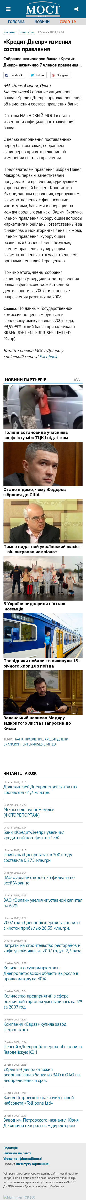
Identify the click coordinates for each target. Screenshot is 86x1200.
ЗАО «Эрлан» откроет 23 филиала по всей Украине (39, 880)
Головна (16, 21)
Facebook (48, 356)
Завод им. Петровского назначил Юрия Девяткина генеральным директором (41, 1122)
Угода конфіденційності (22, 1158)
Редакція (10, 1147)
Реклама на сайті (17, 1153)
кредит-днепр (55, 739)
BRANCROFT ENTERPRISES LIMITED (29, 744)
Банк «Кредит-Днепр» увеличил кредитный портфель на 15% (33, 835)
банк (19, 739)
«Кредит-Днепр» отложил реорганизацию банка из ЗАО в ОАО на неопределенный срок (41, 1074)
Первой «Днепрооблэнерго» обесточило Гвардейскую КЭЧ (42, 1049)
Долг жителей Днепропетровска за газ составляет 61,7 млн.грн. (40, 789)
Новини (42, 21)
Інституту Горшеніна (32, 1163)
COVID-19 (68, 21)
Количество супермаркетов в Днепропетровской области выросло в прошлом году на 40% (40, 973)
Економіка (26, 32)
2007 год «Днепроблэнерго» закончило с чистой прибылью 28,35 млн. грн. (41, 925)
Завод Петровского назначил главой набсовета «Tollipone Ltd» (38, 1100)
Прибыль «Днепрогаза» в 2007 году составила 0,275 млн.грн (37, 857)
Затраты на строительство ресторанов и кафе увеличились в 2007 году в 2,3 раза (42, 948)
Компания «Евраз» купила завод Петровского (34, 1027)
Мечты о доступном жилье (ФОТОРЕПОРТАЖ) (28, 812)
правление (34, 739)
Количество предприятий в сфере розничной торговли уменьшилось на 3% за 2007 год (42, 1001)
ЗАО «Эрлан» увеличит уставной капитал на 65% (42, 903)
